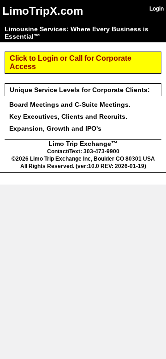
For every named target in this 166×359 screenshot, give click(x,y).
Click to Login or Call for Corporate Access (70, 62)
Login (156, 9)
